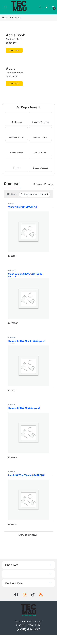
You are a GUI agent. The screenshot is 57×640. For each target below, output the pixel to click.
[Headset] (16, 162)
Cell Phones (16, 122)
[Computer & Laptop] (40, 116)
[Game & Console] (40, 132)
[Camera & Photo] (40, 147)
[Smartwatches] (16, 147)
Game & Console (40, 137)
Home (5, 17)
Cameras (11, 203)
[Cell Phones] (16, 116)
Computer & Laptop (40, 122)
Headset (16, 168)
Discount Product (40, 168)
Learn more (14, 50)
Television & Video (16, 137)
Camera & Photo (40, 152)
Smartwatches (16, 152)
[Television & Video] (16, 132)
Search (40, 7)
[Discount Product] (40, 162)
